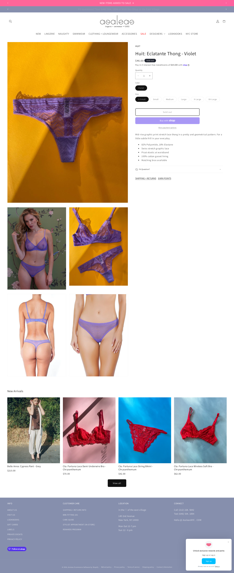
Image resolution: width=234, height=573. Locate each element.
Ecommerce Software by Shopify (86, 567)
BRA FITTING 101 (70, 514)
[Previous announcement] (7, 3)
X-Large (199, 100)
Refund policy (106, 567)
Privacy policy (119, 567)
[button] (10, 21)
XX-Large (214, 100)
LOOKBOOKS (13, 519)
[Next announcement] (226, 3)
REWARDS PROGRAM (72, 529)
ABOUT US (12, 510)
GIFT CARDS (12, 524)
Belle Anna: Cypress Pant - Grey (24, 466)
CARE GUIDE (68, 519)
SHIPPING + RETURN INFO (74, 510)
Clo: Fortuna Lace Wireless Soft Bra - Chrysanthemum (193, 468)
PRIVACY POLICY (14, 539)
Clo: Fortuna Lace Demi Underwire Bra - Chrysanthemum (84, 468)
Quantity (138, 70)
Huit (137, 46)
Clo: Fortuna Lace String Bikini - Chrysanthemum (135, 468)
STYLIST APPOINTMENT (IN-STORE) (79, 524)
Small (157, 100)
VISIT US (11, 514)
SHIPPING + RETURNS (145, 178)
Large (185, 100)
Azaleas (71, 567)
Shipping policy (148, 567)
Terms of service (133, 567)
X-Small (143, 100)
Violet (142, 88)
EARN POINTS (164, 178)
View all (117, 483)
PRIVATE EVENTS (15, 534)
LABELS (10, 529)
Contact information (164, 567)
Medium (171, 100)
